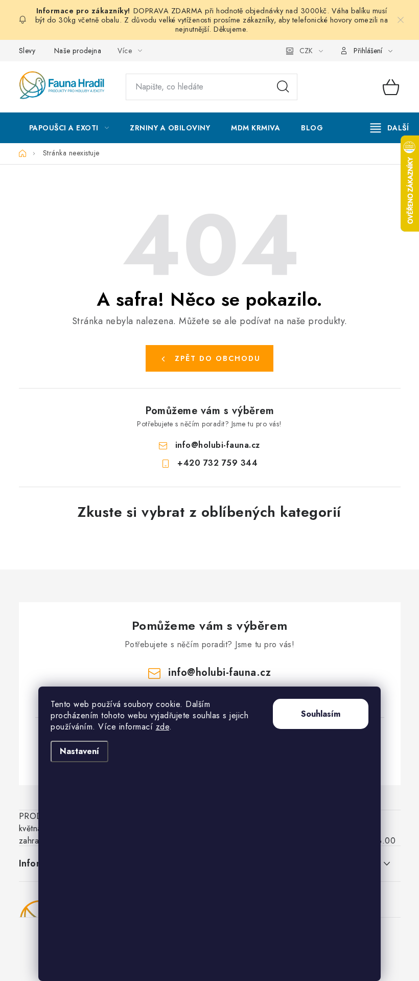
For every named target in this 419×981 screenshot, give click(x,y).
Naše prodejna (78, 50)
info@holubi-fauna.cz (217, 445)
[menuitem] (69, 127)
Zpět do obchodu (218, 358)
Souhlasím (320, 714)
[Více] (389, 127)
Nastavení (79, 751)
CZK (306, 50)
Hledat (283, 87)
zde (163, 727)
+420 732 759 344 (217, 463)
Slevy (27, 50)
